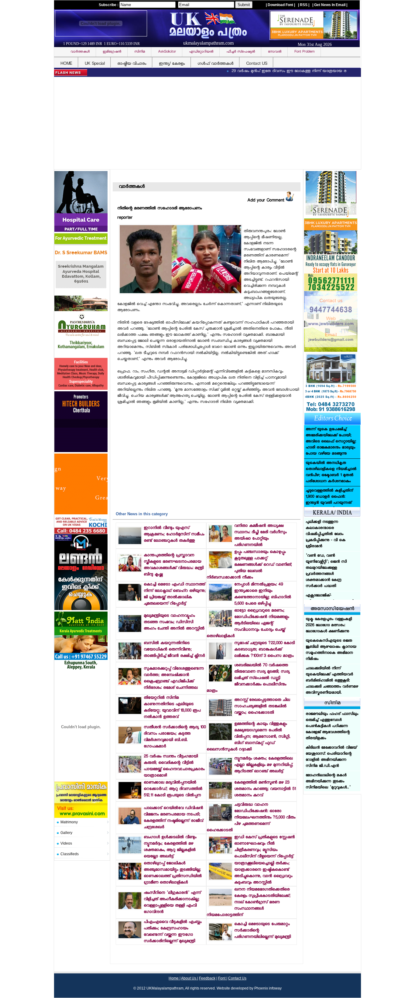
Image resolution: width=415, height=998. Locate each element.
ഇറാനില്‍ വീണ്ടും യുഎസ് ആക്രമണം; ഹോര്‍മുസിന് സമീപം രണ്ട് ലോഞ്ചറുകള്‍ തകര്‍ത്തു (174, 534)
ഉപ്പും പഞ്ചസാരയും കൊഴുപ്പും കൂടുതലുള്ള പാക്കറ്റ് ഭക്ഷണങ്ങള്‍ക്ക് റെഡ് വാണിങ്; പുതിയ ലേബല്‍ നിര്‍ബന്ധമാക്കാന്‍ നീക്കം (249, 565)
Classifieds (69, 854)
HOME (66, 64)
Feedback (207, 978)
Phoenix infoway (268, 988)
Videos (66, 843)
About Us (189, 978)
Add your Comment (266, 200)
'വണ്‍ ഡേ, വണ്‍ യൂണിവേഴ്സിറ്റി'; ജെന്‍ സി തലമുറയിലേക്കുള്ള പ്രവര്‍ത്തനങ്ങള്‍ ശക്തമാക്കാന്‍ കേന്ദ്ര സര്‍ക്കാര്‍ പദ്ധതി (326, 537)
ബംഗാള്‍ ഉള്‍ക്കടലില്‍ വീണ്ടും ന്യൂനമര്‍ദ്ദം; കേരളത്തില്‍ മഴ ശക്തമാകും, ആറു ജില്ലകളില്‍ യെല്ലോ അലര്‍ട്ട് (170, 847)
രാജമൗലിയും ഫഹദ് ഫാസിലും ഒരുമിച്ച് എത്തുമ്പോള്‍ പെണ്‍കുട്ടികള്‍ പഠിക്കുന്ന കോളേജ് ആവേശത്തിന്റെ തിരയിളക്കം (332, 726)
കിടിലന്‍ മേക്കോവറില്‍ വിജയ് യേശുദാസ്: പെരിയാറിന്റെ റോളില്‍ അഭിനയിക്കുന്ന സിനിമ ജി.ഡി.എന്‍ (331, 756)
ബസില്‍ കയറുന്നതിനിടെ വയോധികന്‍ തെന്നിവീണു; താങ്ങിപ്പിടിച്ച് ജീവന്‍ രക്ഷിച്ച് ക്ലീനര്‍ (174, 649)
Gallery (66, 833)
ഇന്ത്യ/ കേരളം (172, 64)
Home (174, 978)
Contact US (256, 64)
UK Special (95, 64)
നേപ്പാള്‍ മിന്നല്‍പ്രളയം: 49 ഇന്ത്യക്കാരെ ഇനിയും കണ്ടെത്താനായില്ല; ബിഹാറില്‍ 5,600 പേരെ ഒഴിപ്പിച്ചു (262, 594)
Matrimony (69, 822)
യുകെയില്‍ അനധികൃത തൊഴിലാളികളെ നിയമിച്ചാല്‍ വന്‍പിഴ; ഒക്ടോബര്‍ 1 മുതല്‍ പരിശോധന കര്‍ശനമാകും (331, 439)
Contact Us (237, 978)
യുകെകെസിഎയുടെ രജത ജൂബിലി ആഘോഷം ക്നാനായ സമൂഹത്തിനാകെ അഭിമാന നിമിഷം (331, 650)
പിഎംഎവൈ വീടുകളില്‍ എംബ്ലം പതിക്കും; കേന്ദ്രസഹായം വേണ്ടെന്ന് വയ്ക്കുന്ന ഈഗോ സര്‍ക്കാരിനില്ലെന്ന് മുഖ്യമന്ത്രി (172, 932)
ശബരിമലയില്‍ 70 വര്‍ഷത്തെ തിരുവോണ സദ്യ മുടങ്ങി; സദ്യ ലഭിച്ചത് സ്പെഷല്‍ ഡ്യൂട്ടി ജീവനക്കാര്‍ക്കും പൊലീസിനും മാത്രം (248, 678)
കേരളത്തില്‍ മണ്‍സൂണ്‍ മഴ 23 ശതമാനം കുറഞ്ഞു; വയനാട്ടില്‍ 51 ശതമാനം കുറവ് (265, 789)
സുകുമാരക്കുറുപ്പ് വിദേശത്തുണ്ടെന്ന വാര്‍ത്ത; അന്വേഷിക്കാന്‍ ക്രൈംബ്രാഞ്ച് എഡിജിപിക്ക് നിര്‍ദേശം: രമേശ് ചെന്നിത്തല (174, 678)
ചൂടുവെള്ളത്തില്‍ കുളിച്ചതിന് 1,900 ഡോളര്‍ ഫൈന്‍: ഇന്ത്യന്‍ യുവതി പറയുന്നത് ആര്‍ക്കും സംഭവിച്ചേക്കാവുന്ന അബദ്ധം (330, 469)
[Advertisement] (209, 123)
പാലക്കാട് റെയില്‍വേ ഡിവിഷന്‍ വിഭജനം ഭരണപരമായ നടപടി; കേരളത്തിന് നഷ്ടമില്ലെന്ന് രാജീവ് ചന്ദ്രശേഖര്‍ (173, 818)
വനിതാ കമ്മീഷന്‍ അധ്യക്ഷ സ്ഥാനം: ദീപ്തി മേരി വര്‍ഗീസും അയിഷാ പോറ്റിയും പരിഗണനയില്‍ (260, 535)
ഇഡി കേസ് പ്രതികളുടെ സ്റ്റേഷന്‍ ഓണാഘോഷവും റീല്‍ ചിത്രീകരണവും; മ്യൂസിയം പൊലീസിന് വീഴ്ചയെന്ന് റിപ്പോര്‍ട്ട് (264, 847)
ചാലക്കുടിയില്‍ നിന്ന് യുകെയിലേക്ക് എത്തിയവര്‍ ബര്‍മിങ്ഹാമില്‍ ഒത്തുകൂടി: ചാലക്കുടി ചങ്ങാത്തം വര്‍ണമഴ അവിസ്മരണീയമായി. (332, 681)
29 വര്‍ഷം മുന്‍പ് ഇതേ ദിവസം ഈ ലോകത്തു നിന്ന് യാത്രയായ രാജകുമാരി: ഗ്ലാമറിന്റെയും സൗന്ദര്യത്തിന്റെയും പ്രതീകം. (306, 71)
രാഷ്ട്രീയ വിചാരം (131, 64)
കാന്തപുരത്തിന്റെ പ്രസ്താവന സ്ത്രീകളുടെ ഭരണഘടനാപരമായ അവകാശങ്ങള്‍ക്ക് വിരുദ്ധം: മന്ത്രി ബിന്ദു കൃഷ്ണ (174, 565)
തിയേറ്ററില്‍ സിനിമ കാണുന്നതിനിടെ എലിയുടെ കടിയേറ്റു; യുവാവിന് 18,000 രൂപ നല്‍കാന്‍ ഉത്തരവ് (172, 707)
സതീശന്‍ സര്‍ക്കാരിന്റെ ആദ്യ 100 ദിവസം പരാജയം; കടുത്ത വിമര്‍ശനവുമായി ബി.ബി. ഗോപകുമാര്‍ (175, 737)
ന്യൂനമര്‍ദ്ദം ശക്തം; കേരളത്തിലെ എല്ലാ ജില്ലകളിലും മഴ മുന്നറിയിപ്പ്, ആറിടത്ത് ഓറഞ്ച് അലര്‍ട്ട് (263, 765)
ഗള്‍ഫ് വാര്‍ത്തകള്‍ (215, 64)
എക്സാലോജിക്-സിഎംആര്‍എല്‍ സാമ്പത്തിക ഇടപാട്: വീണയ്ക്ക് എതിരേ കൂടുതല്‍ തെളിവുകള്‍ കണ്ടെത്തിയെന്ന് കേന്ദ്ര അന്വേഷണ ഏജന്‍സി (331, 577)
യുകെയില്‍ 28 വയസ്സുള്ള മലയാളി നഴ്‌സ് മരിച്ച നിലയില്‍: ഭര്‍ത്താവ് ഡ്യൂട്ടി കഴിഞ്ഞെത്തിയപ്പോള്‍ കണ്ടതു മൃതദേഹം (332, 503)
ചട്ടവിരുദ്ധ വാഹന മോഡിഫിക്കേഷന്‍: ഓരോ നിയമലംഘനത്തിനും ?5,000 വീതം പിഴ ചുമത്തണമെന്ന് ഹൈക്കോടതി (251, 818)
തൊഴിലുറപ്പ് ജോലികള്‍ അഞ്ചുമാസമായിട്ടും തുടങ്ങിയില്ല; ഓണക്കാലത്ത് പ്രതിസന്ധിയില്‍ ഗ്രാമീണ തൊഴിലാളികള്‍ (173, 873)
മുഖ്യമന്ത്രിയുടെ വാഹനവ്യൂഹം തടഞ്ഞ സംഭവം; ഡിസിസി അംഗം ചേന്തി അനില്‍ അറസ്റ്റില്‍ (174, 622)
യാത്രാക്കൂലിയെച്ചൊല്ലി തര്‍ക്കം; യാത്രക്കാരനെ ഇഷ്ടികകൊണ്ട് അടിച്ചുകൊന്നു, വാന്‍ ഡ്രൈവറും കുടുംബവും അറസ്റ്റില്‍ (263, 873)
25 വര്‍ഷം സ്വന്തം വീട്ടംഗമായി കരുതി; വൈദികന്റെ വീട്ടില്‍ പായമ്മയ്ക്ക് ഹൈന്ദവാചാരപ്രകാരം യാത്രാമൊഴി (174, 766)
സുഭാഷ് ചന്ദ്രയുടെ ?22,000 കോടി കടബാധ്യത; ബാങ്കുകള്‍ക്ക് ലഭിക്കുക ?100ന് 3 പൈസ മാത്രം (264, 649)
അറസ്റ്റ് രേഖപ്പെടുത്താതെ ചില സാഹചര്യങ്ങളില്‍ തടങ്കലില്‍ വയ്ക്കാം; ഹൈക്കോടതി (262, 706)
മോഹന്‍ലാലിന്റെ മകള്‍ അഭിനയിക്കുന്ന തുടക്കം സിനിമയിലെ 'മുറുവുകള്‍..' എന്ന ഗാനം (328, 784)
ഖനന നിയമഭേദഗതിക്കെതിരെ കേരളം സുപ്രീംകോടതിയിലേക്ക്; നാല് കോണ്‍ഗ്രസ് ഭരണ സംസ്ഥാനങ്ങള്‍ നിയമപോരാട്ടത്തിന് (248, 902)
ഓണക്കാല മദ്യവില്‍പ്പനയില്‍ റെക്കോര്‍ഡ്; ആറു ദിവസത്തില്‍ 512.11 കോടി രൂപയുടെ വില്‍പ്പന (173, 789)
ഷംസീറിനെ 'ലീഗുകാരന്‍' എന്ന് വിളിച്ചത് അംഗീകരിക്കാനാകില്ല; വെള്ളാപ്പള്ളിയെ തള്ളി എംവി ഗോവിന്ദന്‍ (172, 902)
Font (222, 978)
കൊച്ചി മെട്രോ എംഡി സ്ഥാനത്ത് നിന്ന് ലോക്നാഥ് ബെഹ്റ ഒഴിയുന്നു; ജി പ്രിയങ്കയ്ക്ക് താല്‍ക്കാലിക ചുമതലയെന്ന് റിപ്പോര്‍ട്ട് (175, 594)
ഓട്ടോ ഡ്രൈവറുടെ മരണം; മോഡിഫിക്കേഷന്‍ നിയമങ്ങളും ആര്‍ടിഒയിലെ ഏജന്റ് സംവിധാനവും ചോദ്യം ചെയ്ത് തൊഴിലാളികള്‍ (248, 624)
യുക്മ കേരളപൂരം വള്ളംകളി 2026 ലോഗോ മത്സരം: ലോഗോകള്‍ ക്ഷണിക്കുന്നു (329, 625)
